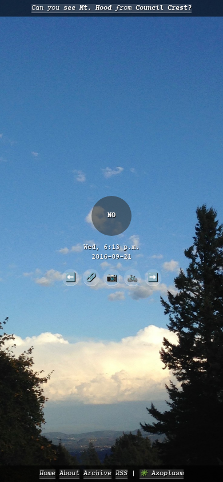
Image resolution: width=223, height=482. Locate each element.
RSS (122, 473)
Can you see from (111, 8)
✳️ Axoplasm (162, 473)
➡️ (153, 277)
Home (47, 473)
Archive (97, 473)
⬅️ (70, 277)
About (69, 473)
